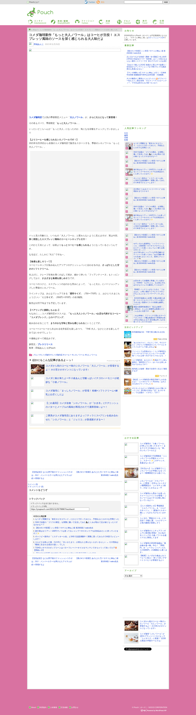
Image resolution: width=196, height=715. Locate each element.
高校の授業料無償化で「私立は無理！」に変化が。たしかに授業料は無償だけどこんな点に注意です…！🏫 (148, 309)
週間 (126, 135)
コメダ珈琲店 (35, 117)
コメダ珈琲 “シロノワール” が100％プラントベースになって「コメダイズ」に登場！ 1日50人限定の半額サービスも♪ (153, 637)
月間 (126, 138)
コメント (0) (33, 484)
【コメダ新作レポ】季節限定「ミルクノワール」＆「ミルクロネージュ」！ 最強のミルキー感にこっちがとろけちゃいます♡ (153, 510)
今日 (126, 133)
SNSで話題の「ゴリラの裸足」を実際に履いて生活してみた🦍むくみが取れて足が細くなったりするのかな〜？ (149, 154)
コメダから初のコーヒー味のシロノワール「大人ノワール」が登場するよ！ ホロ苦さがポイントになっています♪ (153, 624)
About (33, 707)
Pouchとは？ (34, 2)
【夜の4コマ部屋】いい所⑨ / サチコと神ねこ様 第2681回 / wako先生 (149, 271)
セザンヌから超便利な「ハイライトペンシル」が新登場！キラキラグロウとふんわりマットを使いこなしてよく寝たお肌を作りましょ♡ (148, 247)
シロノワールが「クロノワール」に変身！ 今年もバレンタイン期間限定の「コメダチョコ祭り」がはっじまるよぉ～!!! (153, 484)
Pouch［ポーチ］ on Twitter (89, 2)
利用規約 (43, 707)
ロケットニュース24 (156, 38)
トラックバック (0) (35, 487)
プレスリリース (45, 344)
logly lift (117, 361)
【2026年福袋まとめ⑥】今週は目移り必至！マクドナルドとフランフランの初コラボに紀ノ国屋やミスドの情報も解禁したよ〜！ (149, 301)
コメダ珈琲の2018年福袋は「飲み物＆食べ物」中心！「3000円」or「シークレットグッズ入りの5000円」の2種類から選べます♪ (153, 547)
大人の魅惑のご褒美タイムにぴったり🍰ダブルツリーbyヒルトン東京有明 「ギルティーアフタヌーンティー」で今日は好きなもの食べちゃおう (147, 81)
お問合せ (74, 707)
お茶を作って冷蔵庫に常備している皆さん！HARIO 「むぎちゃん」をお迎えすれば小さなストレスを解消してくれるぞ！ (149, 283)
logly (165, 327)
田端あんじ (39, 44)
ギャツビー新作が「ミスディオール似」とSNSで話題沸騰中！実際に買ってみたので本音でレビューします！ (149, 180)
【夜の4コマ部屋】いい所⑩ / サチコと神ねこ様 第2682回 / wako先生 (149, 262)
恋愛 (100, 20)
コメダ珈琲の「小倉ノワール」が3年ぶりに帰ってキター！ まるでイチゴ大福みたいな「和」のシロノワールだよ (153, 446)
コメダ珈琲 (45, 355)
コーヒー (68, 355)
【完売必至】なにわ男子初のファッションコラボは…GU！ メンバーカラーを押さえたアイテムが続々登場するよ (51, 475)
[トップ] (29, 29)
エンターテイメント (36, 20)
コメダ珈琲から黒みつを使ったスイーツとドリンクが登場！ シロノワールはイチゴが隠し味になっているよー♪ (153, 496)
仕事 (154, 20)
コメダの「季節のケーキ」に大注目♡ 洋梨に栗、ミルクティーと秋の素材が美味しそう (153, 520)
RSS (98, 2)
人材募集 (53, 707)
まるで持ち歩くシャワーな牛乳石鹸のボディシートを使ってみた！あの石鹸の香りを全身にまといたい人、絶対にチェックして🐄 (148, 255)
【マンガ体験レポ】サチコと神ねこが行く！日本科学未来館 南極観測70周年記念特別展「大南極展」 (146, 74)
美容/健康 (54, 20)
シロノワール (78, 355)
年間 (126, 140)
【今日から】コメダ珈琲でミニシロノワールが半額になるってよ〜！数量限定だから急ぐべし (153, 470)
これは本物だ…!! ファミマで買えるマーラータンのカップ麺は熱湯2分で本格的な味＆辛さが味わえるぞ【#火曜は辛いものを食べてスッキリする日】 (149, 319)
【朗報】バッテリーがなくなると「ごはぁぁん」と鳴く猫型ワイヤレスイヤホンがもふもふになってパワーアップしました (148, 292)
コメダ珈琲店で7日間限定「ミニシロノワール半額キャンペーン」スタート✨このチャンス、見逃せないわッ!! (153, 459)
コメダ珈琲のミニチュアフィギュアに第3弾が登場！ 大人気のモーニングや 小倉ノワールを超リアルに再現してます (153, 534)
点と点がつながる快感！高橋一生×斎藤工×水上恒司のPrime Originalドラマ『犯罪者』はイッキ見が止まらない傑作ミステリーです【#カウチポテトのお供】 (147, 59)
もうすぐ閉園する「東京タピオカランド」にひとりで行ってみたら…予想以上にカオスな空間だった (77, 519)
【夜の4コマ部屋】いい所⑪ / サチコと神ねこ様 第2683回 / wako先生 (64, 528)
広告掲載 (64, 707)
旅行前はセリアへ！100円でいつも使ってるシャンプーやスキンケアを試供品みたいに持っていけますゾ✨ (149, 172)
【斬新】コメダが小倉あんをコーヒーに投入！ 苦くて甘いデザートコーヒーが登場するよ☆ (153, 557)
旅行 (137, 20)
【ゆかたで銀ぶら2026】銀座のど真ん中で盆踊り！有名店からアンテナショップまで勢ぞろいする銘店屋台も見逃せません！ (147, 67)
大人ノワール (76, 117)
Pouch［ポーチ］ (34, 8)
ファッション (79, 20)
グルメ (119, 20)
